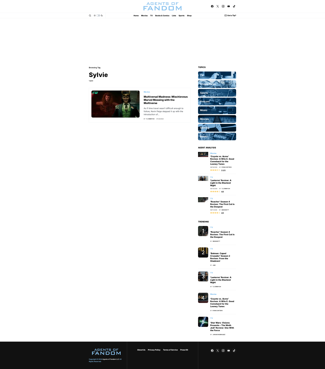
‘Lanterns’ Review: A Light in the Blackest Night (220, 183)
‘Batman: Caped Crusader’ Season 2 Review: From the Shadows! (220, 257)
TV (211, 177)
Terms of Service (170, 350)
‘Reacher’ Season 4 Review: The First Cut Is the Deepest (222, 204)
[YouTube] (229, 6)
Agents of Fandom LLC (110, 359)
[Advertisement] (162, 42)
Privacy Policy (154, 350)
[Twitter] (218, 6)
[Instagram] (223, 6)
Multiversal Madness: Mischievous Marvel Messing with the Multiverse (166, 100)
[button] (90, 15)
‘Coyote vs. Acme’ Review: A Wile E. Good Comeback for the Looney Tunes (222, 160)
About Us (141, 350)
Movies (147, 92)
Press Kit (184, 350)
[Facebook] (212, 6)
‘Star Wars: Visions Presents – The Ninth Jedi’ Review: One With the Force (222, 326)
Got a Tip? (231, 15)
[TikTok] (234, 6)
